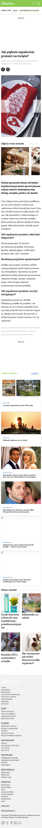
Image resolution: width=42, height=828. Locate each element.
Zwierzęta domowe (9, 758)
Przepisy (5, 806)
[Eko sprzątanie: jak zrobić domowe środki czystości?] (31, 642)
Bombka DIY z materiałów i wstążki (9, 658)
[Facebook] (7, 823)
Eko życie (5, 750)
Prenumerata (8, 811)
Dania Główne (7, 792)
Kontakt (5, 704)
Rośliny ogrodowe (9, 728)
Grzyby (4, 763)
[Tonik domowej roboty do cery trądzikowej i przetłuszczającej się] (10, 602)
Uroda (4, 743)
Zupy (3, 790)
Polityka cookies (8, 697)
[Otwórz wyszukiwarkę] (34, 3)
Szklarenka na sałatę (30, 616)
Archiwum (5, 690)
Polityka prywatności (10, 694)
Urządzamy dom (8, 716)
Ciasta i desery (7, 794)
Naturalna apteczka (10, 745)
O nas (3, 687)
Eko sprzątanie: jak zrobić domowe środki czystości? (31, 658)
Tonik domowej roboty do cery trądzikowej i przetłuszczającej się (11, 621)
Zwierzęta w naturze (10, 760)
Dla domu (5, 748)
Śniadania (5, 785)
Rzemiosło (5, 773)
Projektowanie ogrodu (11, 735)
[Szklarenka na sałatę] (31, 602)
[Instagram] (3, 823)
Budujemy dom (7, 718)
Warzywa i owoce (8, 726)
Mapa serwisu (7, 699)
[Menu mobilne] (38, 3)
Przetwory (6, 799)
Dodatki (4, 797)
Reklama (5, 701)
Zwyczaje (5, 775)
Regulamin (5, 692)
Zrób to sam (6, 777)
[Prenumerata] (16, 822)
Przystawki (6, 787)
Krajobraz (5, 765)
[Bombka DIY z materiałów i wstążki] (10, 642)
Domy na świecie (8, 714)
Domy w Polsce (7, 712)
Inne (3, 801)
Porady (4, 731)
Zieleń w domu (7, 733)
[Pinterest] (11, 823)
